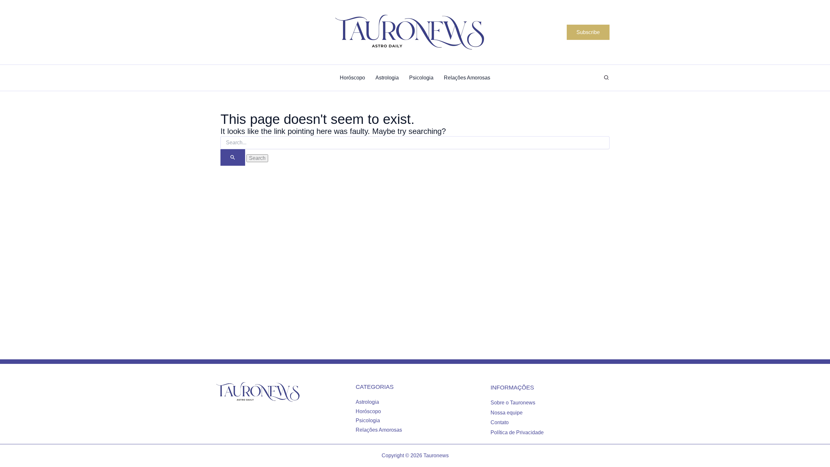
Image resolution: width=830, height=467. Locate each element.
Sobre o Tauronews (513, 402)
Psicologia (368, 420)
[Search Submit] (232, 157)
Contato (500, 422)
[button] (588, 32)
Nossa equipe (507, 412)
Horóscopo (368, 411)
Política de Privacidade (517, 432)
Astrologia (367, 402)
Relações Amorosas (379, 430)
